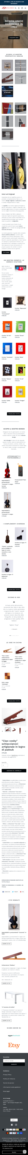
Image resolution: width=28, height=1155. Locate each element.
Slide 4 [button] (15, 635)
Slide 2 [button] (11, 635)
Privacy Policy (7, 1074)
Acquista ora (13, 37)
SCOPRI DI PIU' (7, 943)
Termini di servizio (8, 1083)
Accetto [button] (14, 1152)
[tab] (10, 635)
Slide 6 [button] (18, 635)
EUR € (13, 1120)
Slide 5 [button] (16, 635)
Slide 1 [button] (10, 635)
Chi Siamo (6, 252)
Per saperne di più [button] (7, 1148)
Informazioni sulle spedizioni (12, 1087)
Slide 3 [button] (13, 635)
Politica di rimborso (9, 1079)
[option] (8, 729)
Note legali (6, 1091)
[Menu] (25, 8)
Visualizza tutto (14, 413)
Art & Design (9, 1138)
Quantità (4, 762)
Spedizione (14, 755)
